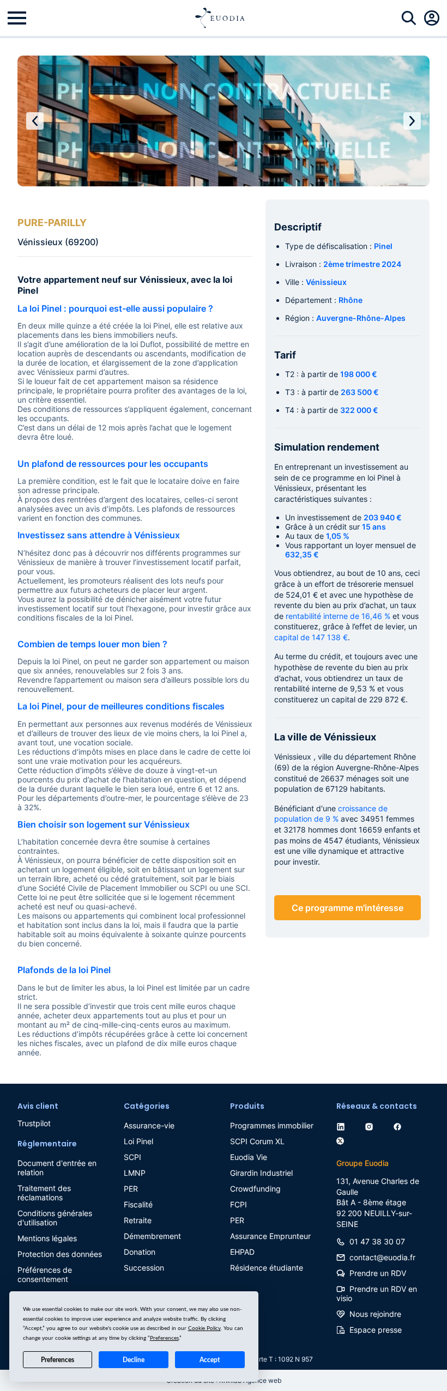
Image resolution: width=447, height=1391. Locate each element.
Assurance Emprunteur (270, 1236)
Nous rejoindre (375, 1314)
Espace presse (375, 1329)
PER (131, 1188)
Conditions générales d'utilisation (54, 1217)
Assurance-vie (149, 1125)
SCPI (132, 1157)
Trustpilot (34, 1123)
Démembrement (152, 1236)
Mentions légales (47, 1238)
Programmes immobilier (271, 1125)
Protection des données (59, 1254)
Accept (210, 1360)
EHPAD (242, 1251)
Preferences (57, 1360)
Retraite (138, 1220)
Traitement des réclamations (44, 1192)
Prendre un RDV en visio (376, 1293)
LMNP (135, 1172)
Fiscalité (138, 1204)
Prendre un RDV (377, 1273)
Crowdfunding (255, 1188)
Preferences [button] (164, 1338)
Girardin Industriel (261, 1172)
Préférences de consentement (44, 1274)
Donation (139, 1251)
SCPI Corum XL (257, 1141)
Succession (144, 1267)
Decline (133, 1360)
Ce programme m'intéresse (347, 907)
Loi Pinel (138, 1141)
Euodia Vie (248, 1157)
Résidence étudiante (266, 1267)
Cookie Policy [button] (204, 1328)
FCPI (238, 1204)
